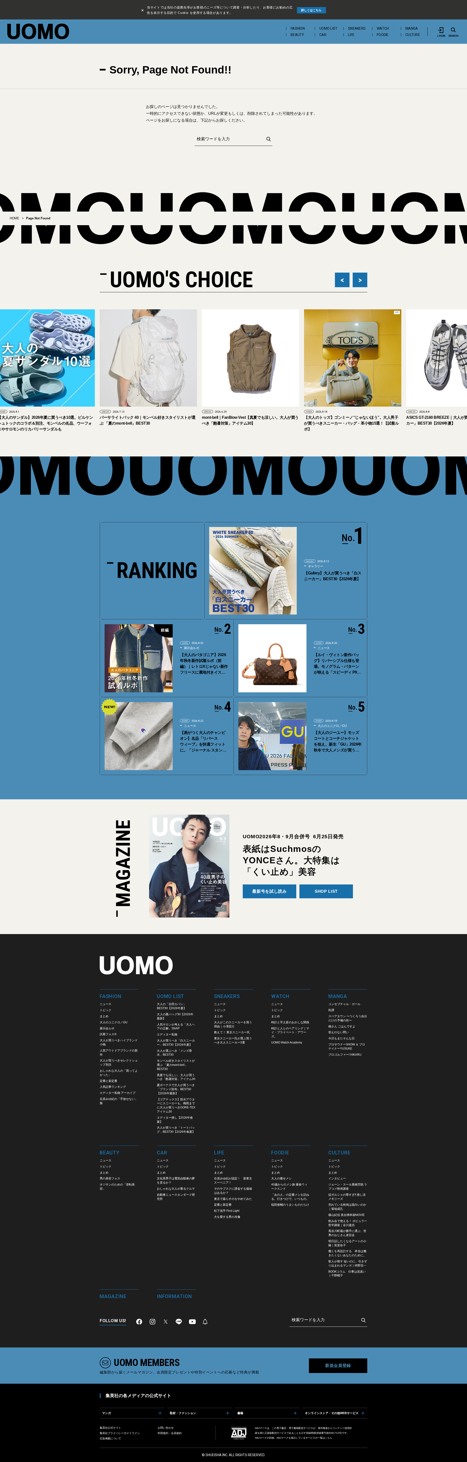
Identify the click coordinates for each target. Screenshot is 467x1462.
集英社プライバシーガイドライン (120, 1433)
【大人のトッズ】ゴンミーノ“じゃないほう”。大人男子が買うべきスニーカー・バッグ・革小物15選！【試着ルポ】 (249, 423)
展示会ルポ (191, 648)
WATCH (383, 28)
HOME (14, 218)
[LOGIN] (441, 30)
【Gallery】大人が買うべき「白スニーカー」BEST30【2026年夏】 (332, 576)
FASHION (298, 28)
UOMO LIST (328, 28)
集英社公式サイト (110, 1427)
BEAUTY (297, 35)
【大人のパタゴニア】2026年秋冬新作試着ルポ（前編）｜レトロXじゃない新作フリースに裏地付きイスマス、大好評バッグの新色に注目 (204, 664)
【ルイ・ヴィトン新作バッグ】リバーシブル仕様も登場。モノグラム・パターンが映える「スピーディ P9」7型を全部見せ (337, 664)
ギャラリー (315, 566)
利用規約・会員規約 (170, 1433)
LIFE (351, 35)
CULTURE (412, 35)
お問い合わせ (166, 1427)
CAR (322, 35)
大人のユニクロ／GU (332, 726)
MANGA (411, 28)
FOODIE (383, 35)
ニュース (323, 648)
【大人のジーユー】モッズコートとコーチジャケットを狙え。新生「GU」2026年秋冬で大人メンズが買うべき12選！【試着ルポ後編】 (338, 742)
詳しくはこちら (311, 10)
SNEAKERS (357, 28)
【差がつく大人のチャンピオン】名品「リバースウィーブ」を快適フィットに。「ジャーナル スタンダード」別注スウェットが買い (202, 742)
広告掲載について (110, 1438)
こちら (328, 1437)
